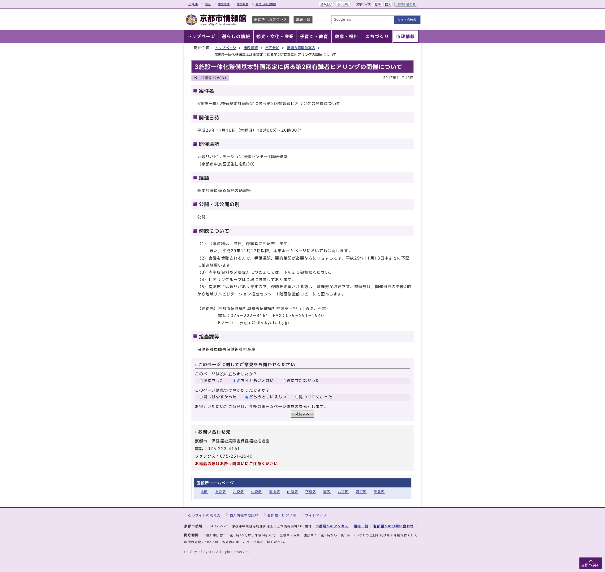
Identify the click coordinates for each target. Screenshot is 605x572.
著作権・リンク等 (282, 515)
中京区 (256, 492)
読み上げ (326, 4)
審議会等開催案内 (301, 48)
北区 (204, 492)
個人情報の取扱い (244, 515)
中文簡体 (223, 4)
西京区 (361, 492)
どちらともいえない (255, 380)
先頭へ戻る (590, 565)
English (193, 4)
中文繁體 (242, 4)
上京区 (220, 492)
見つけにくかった (315, 397)
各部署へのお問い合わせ (393, 526)
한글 (208, 4)
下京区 (310, 492)
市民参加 (272, 48)
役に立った (213, 380)
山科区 (292, 492)
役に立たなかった (303, 380)
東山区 (274, 492)
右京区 (343, 492)
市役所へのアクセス (270, 20)
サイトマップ (316, 515)
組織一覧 (303, 20)
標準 (378, 4)
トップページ (225, 48)
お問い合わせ (406, 4)
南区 (327, 492)
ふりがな (343, 4)
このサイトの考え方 (204, 515)
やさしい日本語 (265, 4)
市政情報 (251, 48)
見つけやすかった (220, 397)
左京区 (238, 492)
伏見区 (379, 492)
